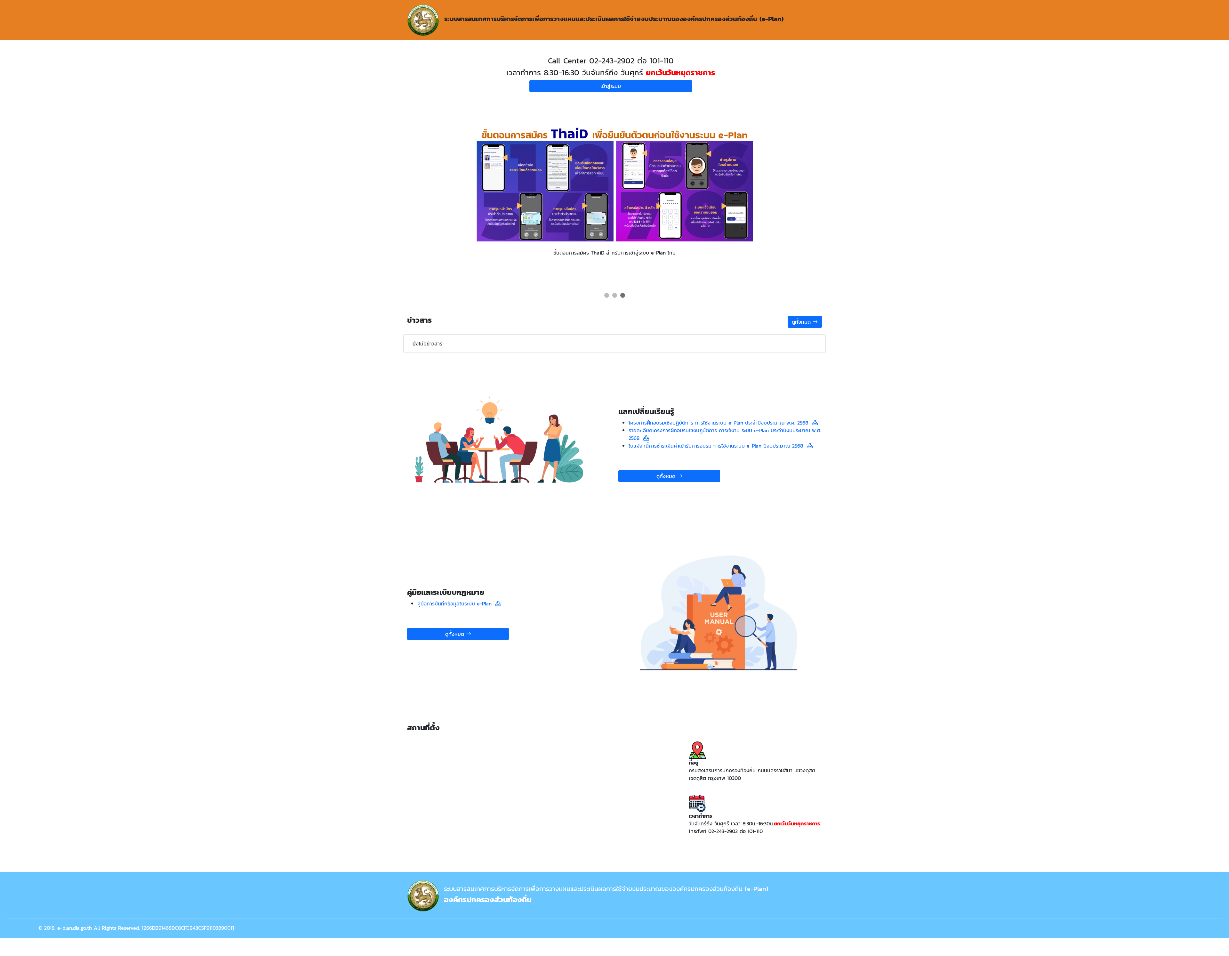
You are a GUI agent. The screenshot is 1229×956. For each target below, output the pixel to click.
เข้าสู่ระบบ (610, 86)
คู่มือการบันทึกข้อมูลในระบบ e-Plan (456, 603)
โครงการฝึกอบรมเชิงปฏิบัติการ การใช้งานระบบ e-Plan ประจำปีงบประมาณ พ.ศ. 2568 (720, 422)
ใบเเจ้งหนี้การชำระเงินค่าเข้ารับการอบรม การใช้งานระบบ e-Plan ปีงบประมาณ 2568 (718, 446)
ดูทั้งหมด (802, 322)
